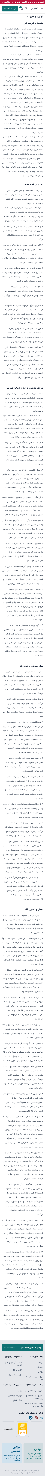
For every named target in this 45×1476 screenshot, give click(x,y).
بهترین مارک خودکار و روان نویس (34, 1397)
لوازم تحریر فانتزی (15, 1395)
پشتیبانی (39, 1367)
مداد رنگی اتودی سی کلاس (13, 1364)
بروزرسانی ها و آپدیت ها (34, 1378)
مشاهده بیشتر (11, 1347)
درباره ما (40, 1362)
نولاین (34, 8)
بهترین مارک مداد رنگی (34, 1390)
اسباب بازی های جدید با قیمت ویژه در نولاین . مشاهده (24, 2)
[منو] (41, 8)
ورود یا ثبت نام (10, 8)
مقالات (40, 1372)
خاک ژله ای (17, 1400)
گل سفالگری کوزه (15, 1375)
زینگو (20, 1390)
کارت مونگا (17, 1370)
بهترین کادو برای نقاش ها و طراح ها (34, 1405)
